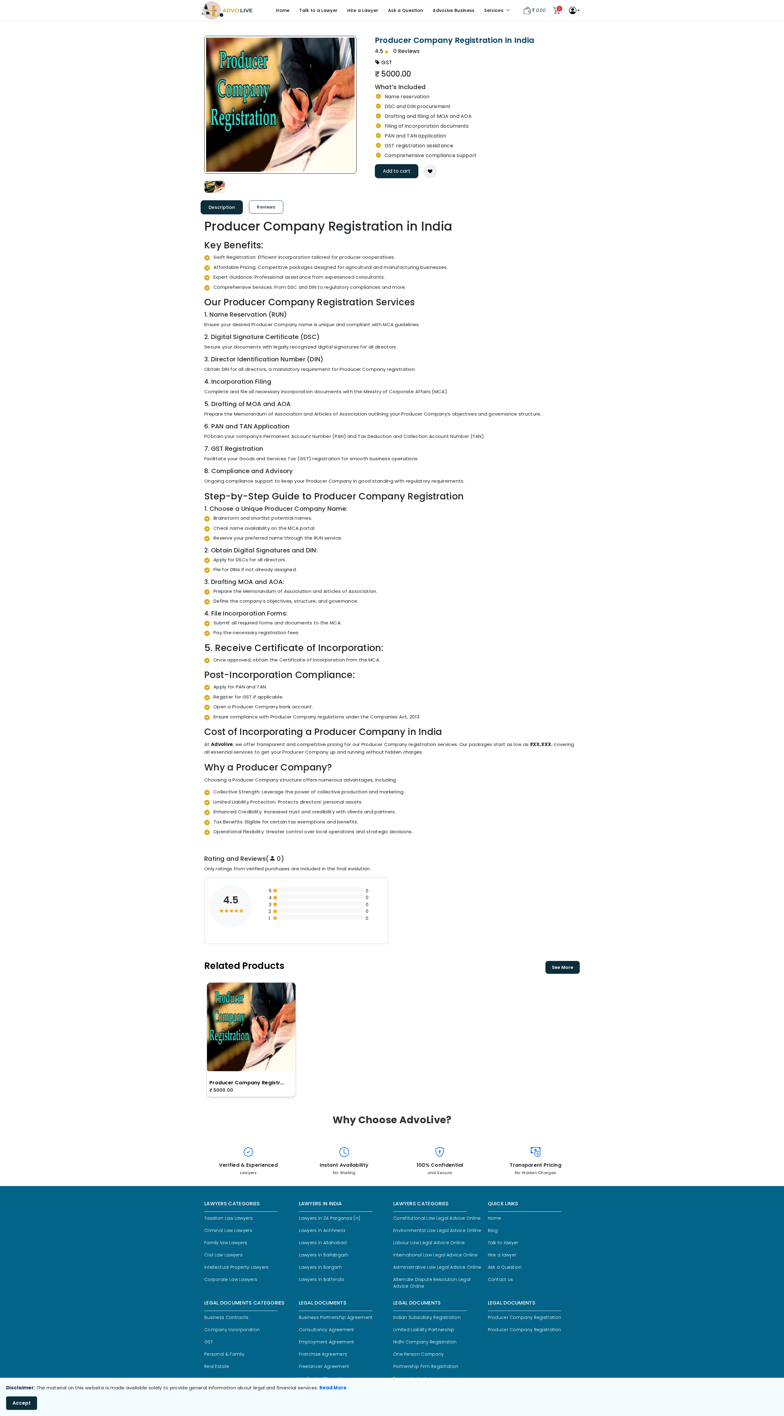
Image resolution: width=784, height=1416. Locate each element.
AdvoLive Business (453, 10)
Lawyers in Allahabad (323, 1243)
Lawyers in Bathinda (321, 1279)
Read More (333, 1387)
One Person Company (418, 1354)
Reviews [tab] (266, 207)
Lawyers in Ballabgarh (324, 1255)
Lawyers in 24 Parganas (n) (329, 1218)
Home (282, 10)
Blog (493, 1230)
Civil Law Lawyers (223, 1255)
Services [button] (494, 10)
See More (562, 967)
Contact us (500, 1279)
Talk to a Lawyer (318, 10)
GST (208, 1342)
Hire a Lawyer (362, 10)
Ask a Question (405, 10)
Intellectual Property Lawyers (236, 1267)
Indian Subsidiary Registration (427, 1317)
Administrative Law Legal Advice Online (437, 1267)
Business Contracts (226, 1317)
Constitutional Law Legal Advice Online (437, 1218)
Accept (22, 1403)
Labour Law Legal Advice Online (429, 1243)
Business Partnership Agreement (336, 1317)
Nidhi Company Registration (425, 1342)
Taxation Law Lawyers (228, 1218)
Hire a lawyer (502, 1255)
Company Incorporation (232, 1330)
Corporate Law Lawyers (230, 1279)
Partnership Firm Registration (425, 1366)
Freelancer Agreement (324, 1366)
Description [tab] (222, 207)
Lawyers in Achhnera (322, 1230)
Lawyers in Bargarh (320, 1267)
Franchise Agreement (323, 1354)
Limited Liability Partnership (423, 1330)
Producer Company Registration (524, 1317)
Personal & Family (224, 1354)
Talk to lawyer (503, 1243)
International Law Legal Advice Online (435, 1255)
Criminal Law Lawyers (228, 1230)
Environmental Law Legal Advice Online (437, 1230)
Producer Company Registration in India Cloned (247, 1082)
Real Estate (216, 1366)
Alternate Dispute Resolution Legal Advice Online (431, 1282)
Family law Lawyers (225, 1243)
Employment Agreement (326, 1342)
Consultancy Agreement (326, 1330)
